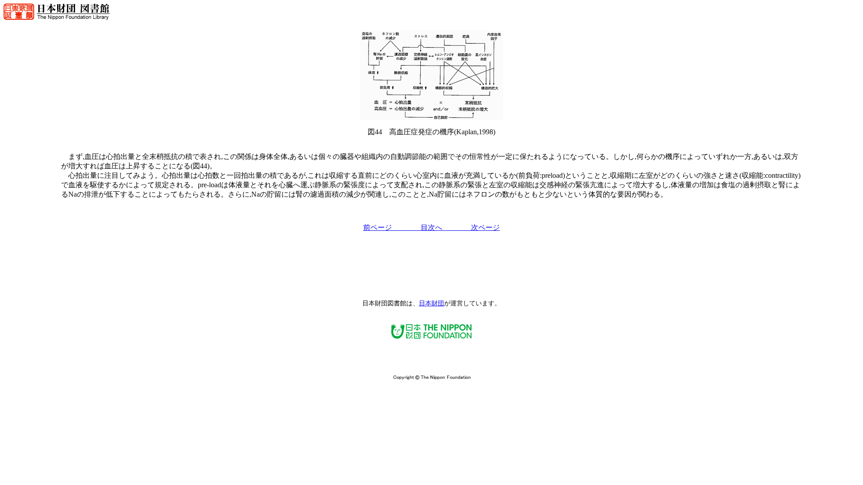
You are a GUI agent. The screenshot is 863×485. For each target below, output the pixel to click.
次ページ (478, 227)
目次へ (431, 227)
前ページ (384, 227)
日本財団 (431, 303)
